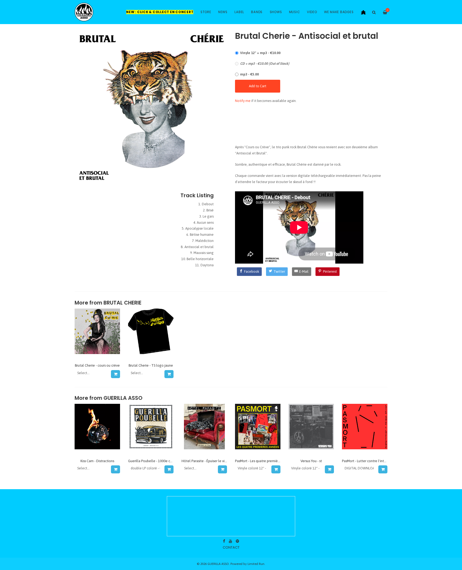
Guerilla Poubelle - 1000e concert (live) (158, 461)
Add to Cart (257, 86)
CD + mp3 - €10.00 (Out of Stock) (264, 64)
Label (239, 12)
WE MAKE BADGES (339, 12)
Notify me (243, 101)
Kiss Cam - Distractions (97, 461)
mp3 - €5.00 (249, 74)
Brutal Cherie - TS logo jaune (151, 365)
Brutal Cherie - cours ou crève (97, 365)
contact (231, 547)
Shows (276, 12)
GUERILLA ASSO (123, 398)
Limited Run (256, 563)
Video (312, 12)
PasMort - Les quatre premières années (264, 461)
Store (206, 12)
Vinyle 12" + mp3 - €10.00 (260, 53)
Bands (257, 12)
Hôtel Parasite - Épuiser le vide (205, 461)
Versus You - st (311, 461)
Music (294, 12)
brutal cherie (122, 302)
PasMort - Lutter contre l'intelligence (370, 461)
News (223, 12)
